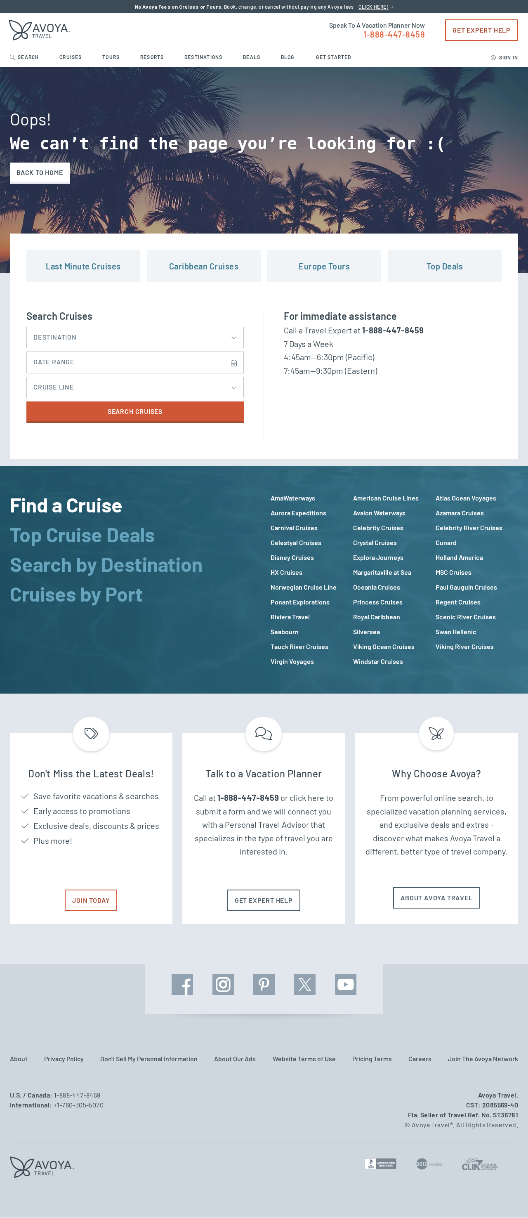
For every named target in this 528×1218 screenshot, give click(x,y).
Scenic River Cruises (466, 617)
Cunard (446, 542)
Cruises (71, 57)
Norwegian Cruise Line (304, 587)
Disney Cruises (292, 557)
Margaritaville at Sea (382, 572)
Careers (419, 1058)
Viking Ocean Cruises (384, 646)
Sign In (507, 57)
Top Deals (445, 266)
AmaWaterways (293, 498)
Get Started (333, 57)
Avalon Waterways (379, 513)
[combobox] (135, 335)
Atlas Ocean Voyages (466, 498)
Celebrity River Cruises (469, 527)
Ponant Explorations (300, 602)
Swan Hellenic (456, 631)
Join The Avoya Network (483, 1058)
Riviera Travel (290, 617)
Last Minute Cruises (83, 266)
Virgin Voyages (292, 661)
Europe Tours (324, 266)
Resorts (152, 57)
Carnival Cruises (294, 527)
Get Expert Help (482, 30)
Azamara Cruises (460, 513)
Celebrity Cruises (378, 527)
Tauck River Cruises (299, 646)
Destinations (204, 57)
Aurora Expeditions (298, 513)
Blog (288, 57)
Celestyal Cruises (296, 542)
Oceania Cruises (376, 587)
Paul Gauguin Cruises (466, 587)
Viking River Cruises (465, 646)
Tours (111, 57)
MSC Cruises (453, 572)
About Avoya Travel (436, 898)
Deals (252, 57)
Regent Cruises (458, 602)
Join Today (91, 900)
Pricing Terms (372, 1058)
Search (28, 57)
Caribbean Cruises (204, 266)
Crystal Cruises (375, 542)
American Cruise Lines (386, 498)
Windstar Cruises (378, 661)
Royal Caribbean (376, 617)
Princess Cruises (378, 602)
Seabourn (285, 631)
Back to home (39, 172)
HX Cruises (286, 572)
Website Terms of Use (304, 1058)
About (19, 1058)
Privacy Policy (64, 1058)
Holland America (459, 557)
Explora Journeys (378, 557)
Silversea (366, 631)
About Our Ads (235, 1058)
